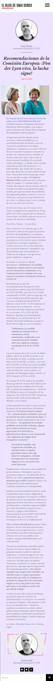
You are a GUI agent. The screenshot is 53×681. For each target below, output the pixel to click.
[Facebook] (22, 670)
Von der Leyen (23, 624)
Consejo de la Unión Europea (23, 118)
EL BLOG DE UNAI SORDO (17, 5)
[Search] (49, 677)
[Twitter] (27, 670)
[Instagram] (31, 670)
